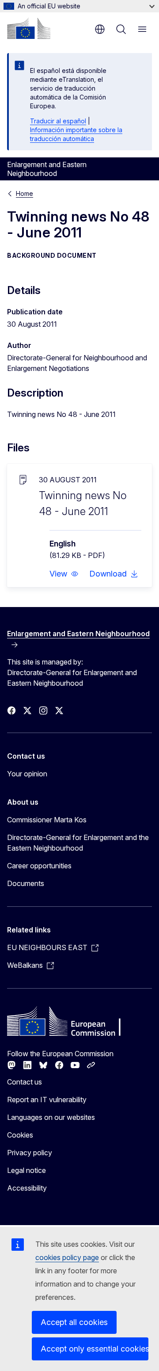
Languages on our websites (51, 1117)
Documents (25, 883)
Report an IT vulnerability (47, 1099)
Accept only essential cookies (94, 1348)
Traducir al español (58, 121)
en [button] (100, 29)
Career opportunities (39, 865)
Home (24, 193)
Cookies (20, 1134)
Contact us (24, 1081)
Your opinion (27, 773)
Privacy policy (29, 1152)
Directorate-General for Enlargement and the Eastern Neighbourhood (78, 842)
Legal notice (26, 1170)
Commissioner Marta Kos (47, 819)
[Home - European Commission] (28, 28)
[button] (64, 574)
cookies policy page (67, 1257)
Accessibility (27, 1188)
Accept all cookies (74, 1322)
